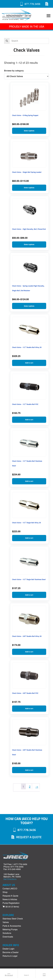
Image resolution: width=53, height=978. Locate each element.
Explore (8, 915)
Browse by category (14, 70)
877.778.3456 (32, 4)
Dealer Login (8, 948)
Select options (29, 130)
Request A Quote (46, 3)
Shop (5, 892)
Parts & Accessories (12, 925)
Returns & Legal (10, 955)
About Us (9, 885)
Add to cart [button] (29, 363)
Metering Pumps (10, 929)
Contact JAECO (10, 888)
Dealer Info (11, 945)
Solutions (7, 933)
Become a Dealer (11, 952)
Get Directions (9, 879)
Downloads (8, 936)
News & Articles (10, 899)
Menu (48, 15)
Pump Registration (11, 902)
